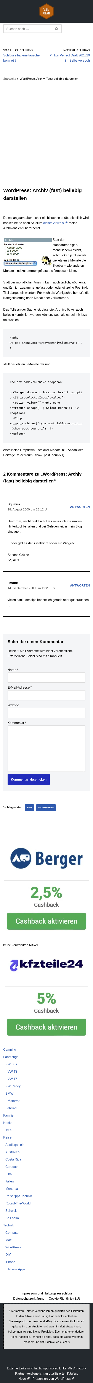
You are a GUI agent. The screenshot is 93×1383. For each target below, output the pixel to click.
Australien (12, 1152)
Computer (12, 1232)
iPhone (10, 1262)
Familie (8, 1115)
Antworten (80, 507)
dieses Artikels (53, 223)
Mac (8, 1240)
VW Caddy (13, 1086)
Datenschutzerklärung (28, 1298)
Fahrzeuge (10, 1057)
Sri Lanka (12, 1218)
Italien (9, 1181)
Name (13, 670)
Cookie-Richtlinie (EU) (64, 1298)
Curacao (11, 1166)
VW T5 (12, 1079)
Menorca (11, 1188)
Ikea (8, 1130)
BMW (9, 1093)
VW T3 (12, 1071)
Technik (8, 1225)
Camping (9, 1049)
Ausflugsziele (14, 1145)
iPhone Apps (16, 1269)
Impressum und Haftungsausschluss (47, 1293)
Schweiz (11, 1210)
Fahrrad (10, 1108)
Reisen (8, 1137)
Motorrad (14, 1101)
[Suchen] (57, 28)
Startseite (9, 78)
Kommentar (17, 723)
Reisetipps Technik (18, 1196)
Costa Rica (13, 1159)
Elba (8, 1174)
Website (13, 705)
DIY (8, 1254)
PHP (29, 807)
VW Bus (11, 1064)
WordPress (46, 807)
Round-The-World (17, 1203)
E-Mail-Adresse (20, 687)
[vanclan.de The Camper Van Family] (46, 11)
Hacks (8, 1123)
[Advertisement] (46, 134)
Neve (22, 1378)
